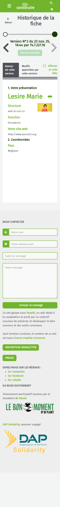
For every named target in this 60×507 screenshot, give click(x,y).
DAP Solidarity (11, 424)
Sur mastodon (16, 371)
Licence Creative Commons (29, 338)
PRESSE (9, 358)
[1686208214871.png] (43, 109)
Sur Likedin (14, 380)
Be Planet (20, 398)
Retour (8, 22)
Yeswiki (30, 312)
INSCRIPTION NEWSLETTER (20, 347)
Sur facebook (16, 375)
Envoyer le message (31, 305)
